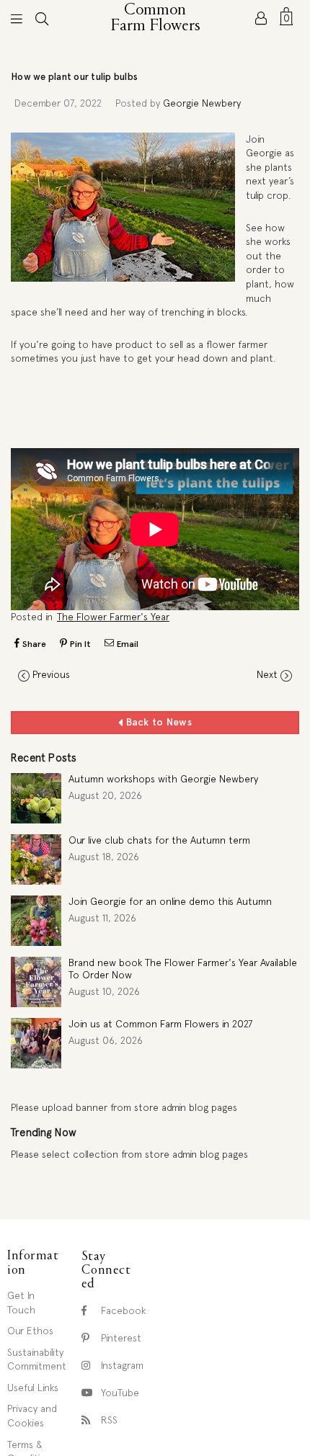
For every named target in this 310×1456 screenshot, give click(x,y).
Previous (51, 674)
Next (267, 674)
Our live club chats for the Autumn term (159, 840)
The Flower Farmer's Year (113, 616)
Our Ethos (30, 1330)
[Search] (42, 18)
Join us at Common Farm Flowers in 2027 (160, 1024)
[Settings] (261, 18)
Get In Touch (21, 1303)
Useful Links (32, 1387)
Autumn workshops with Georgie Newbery (163, 779)
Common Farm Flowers (156, 18)
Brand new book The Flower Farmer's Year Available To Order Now (182, 969)
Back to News (157, 722)
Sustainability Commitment (36, 1359)
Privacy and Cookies (32, 1416)
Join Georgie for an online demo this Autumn (170, 901)
